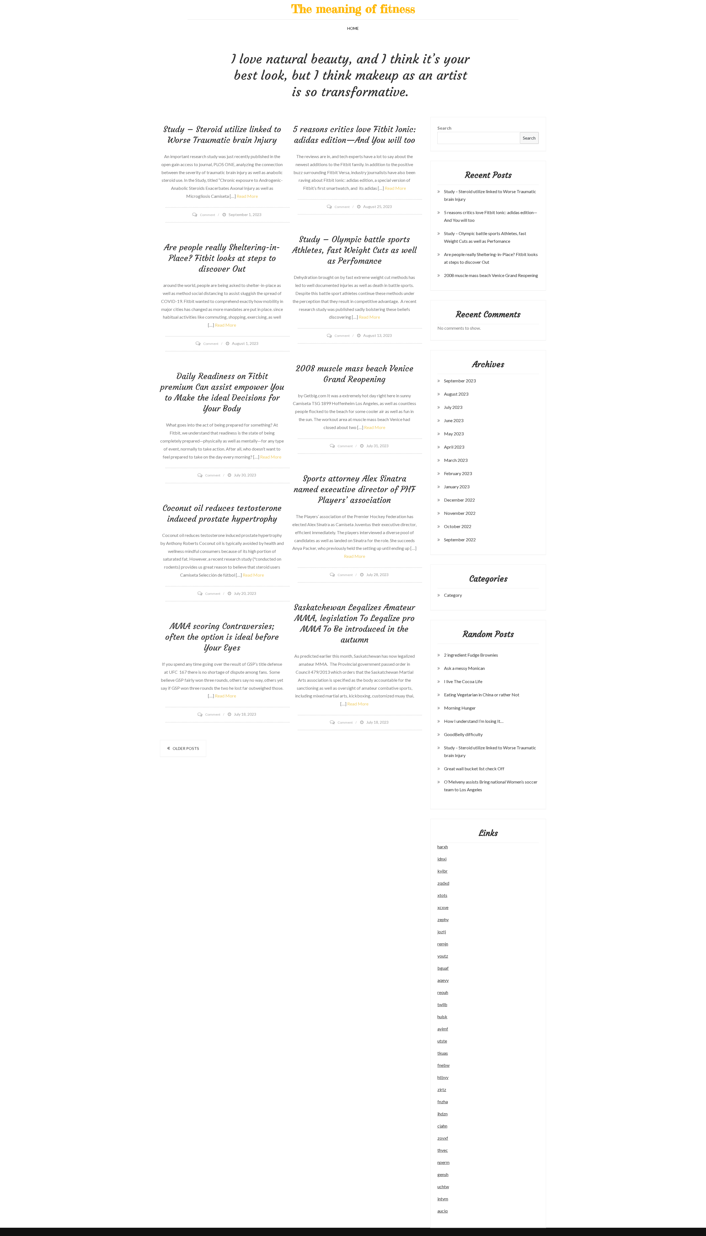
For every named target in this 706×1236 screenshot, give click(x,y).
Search (444, 127)
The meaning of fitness (353, 9)
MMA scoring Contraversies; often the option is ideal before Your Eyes (222, 637)
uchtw (443, 1186)
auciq (442, 1210)
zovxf (442, 1138)
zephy (443, 919)
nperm (443, 1162)
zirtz (441, 1089)
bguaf (443, 968)
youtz (442, 955)
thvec (442, 1150)
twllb (442, 1004)
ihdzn (442, 1113)
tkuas (442, 1053)
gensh (442, 1174)
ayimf (442, 1028)
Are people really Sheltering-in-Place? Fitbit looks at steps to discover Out (222, 258)
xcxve (442, 907)
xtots (442, 895)
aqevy (443, 980)
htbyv (442, 1077)
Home (353, 28)
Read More (247, 196)
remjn (442, 943)
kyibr (442, 870)
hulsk (442, 1016)
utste (442, 1040)
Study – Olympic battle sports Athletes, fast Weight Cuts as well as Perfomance (354, 250)
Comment (207, 215)
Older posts (186, 748)
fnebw (443, 1065)
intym (442, 1198)
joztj (441, 931)
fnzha (442, 1101)
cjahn (442, 1125)
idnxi (441, 858)
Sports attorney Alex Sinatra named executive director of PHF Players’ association (354, 489)
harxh (442, 846)
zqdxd (443, 883)
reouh (442, 992)
